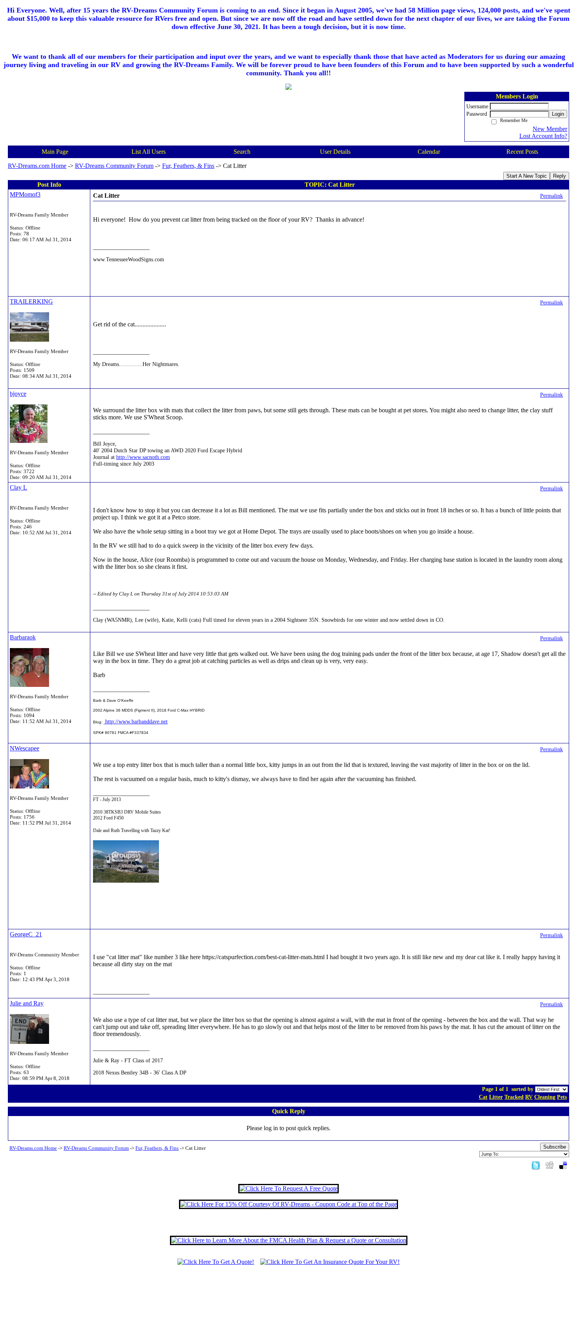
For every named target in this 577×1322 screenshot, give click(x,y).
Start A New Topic (526, 176)
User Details (335, 151)
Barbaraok (23, 637)
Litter (496, 1097)
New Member (550, 129)
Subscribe (554, 1147)
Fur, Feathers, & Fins (188, 165)
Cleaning (544, 1097)
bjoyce (18, 393)
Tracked (514, 1097)
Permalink (551, 196)
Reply (559, 176)
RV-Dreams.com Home (37, 165)
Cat (483, 1097)
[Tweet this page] (536, 1165)
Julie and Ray (27, 1003)
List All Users (148, 151)
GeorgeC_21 (26, 934)
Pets (562, 1097)
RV (529, 1097)
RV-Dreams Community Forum (114, 165)
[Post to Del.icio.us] (563, 1165)
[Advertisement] (288, 1297)
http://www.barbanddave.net (136, 721)
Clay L (18, 487)
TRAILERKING (31, 301)
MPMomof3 (25, 194)
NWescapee (24, 748)
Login (558, 114)
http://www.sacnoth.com (143, 457)
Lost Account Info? (543, 136)
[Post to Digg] (549, 1165)
